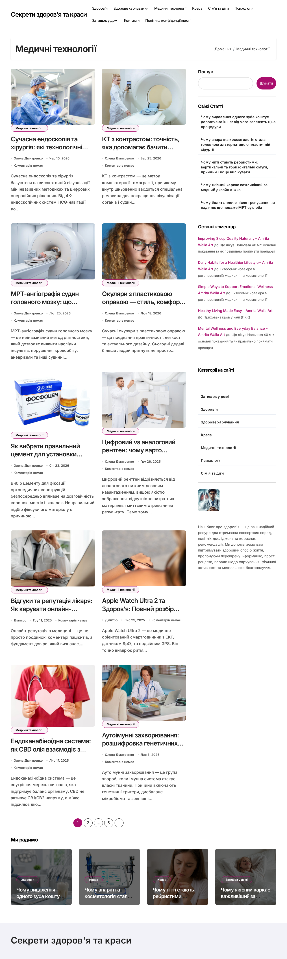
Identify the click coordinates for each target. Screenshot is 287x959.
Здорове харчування (130, 8)
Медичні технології (170, 8)
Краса (197, 8)
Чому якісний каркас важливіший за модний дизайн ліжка (234, 187)
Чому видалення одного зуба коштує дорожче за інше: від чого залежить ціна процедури (238, 122)
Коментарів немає (28, 165)
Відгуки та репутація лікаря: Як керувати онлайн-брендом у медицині (51, 609)
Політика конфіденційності (167, 20)
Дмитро (20, 620)
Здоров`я (100, 8)
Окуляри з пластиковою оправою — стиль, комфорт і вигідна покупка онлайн (143, 302)
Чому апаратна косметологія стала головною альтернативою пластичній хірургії (235, 144)
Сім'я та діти (212, 473)
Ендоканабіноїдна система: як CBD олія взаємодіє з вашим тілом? (51, 749)
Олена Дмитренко (28, 158)
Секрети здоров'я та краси (49, 14)
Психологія (244, 8)
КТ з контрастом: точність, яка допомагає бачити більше (141, 147)
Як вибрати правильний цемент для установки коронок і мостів (45, 454)
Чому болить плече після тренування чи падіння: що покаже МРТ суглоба (238, 205)
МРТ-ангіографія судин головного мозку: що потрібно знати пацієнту (46, 302)
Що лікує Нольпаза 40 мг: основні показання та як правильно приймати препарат (236, 341)
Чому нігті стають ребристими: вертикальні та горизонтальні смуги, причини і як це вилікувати (234, 167)
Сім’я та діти (218, 8)
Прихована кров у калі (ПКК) (227, 317)
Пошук (205, 71)
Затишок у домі (105, 20)
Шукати (266, 83)
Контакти (132, 20)
